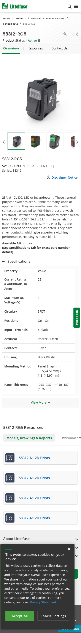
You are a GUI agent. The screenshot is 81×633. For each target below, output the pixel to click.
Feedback (76, 317)
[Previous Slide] (4, 142)
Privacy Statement (43, 602)
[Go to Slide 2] (35, 141)
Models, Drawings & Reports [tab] (29, 438)
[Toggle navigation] (76, 6)
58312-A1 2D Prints (34, 457)
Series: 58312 (10, 23)
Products (21, 18)
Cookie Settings (53, 616)
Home (6, 18)
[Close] (69, 549)
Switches (36, 18)
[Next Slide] (77, 142)
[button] (40, 97)
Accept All (20, 616)
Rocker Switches (55, 18)
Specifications (19, 261)
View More (38, 402)
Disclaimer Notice (65, 177)
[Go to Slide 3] (55, 141)
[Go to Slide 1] (16, 141)
